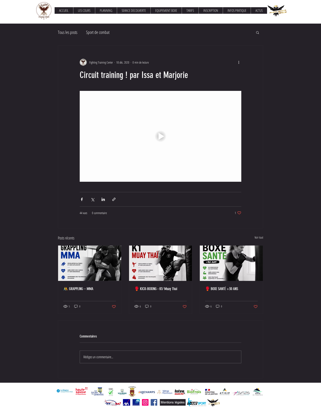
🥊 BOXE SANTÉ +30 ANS (221, 288)
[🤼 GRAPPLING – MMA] (89, 263)
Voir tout (259, 237)
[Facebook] (154, 402)
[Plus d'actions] (238, 62)
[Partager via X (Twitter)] (92, 199)
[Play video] (160, 136)
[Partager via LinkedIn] (103, 199)
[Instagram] (145, 402)
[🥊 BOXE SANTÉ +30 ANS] (231, 263)
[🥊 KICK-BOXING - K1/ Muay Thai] (160, 263)
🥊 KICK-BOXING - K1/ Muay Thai (155, 288)
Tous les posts (67, 32)
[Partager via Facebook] (82, 199)
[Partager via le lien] (114, 199)
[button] (257, 32)
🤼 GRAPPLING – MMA (78, 288)
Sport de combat (97, 32)
